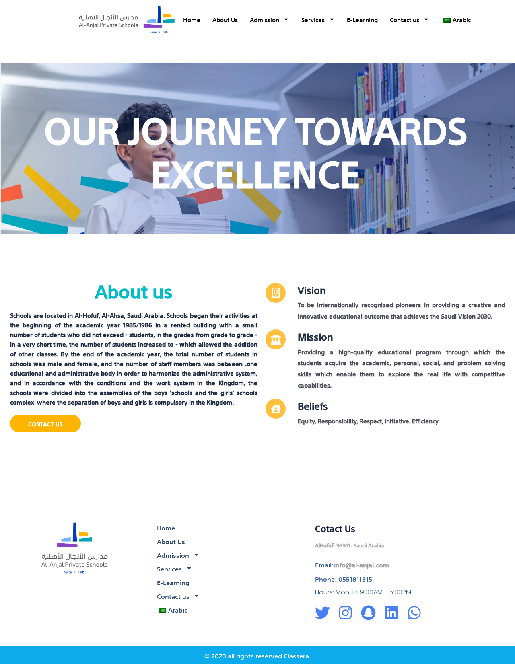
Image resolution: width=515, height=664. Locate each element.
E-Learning (362, 19)
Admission (264, 19)
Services (313, 19)
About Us (225, 19)
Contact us (404, 19)
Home (191, 19)
